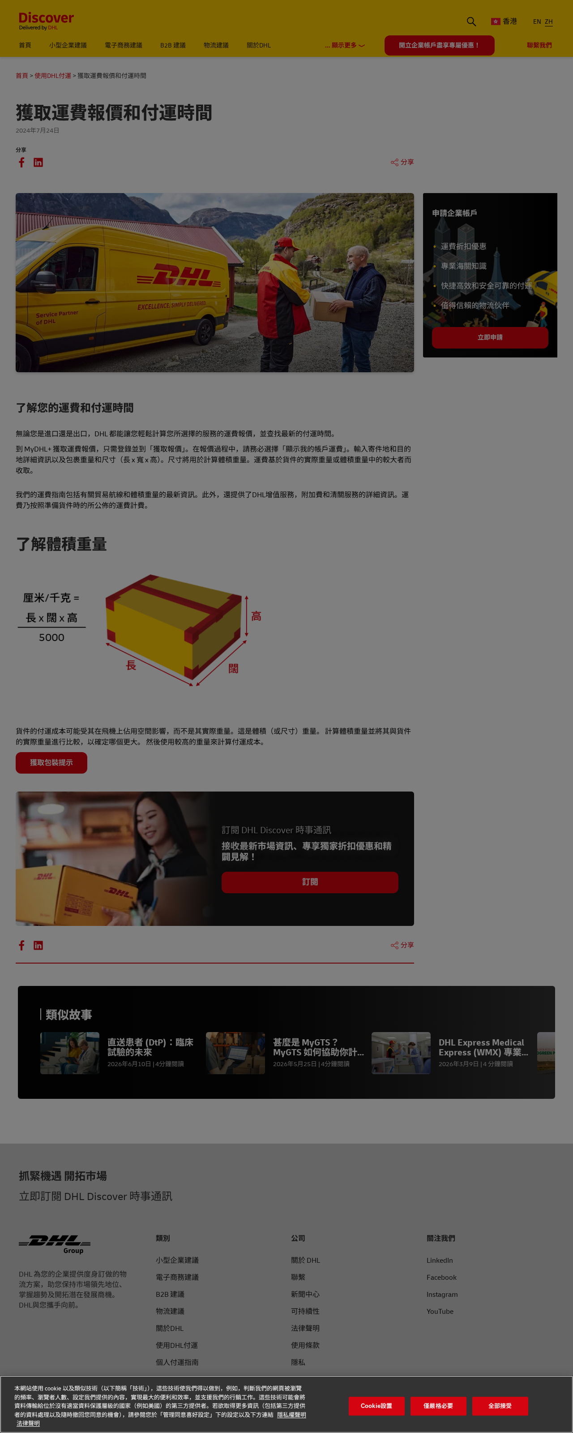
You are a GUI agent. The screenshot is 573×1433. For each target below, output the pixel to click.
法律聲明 (28, 1423)
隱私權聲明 (291, 1415)
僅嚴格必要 (438, 1406)
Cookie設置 (376, 1406)
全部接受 (500, 1406)
